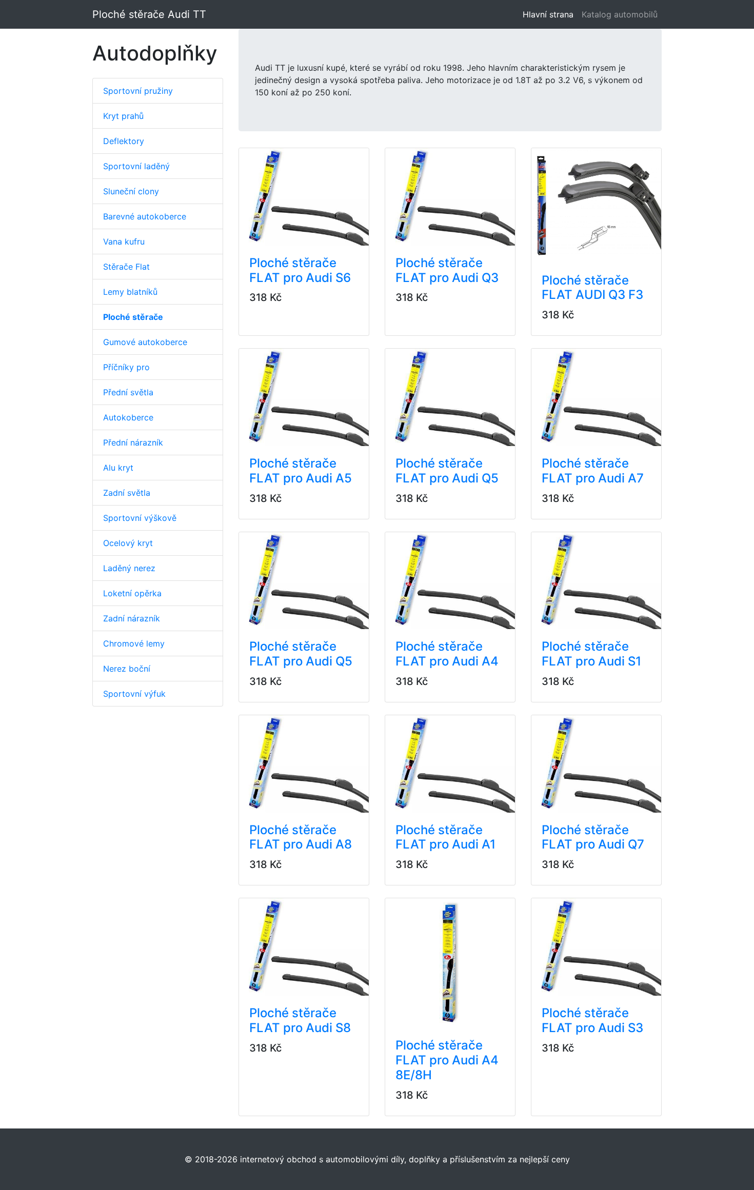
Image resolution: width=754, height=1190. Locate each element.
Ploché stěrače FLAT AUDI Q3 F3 (592, 287)
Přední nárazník (133, 442)
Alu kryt (118, 467)
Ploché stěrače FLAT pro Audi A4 (447, 654)
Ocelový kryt (128, 543)
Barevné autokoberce (144, 216)
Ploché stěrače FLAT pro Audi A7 (593, 471)
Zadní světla (126, 493)
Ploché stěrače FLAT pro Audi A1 (445, 837)
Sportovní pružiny (138, 91)
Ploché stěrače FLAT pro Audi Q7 (593, 837)
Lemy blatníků (130, 292)
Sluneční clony (131, 191)
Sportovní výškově (139, 518)
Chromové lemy (134, 643)
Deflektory (123, 141)
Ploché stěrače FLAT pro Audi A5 (300, 471)
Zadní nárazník (131, 618)
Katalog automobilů (620, 14)
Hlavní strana (550, 14)
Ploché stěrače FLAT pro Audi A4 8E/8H (447, 1060)
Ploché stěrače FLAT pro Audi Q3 (447, 270)
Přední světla (128, 392)
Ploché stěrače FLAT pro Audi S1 (591, 654)
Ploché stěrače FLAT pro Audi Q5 (447, 471)
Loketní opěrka (132, 593)
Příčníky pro (126, 367)
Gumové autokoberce (145, 342)
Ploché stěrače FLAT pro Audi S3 (592, 1020)
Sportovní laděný (136, 166)
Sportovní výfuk (134, 694)
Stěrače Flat (126, 266)
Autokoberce (128, 417)
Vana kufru (124, 241)
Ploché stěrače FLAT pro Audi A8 (300, 837)
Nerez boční (126, 668)
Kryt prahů (123, 116)
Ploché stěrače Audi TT (149, 14)
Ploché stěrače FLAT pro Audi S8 (300, 1020)
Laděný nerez (129, 568)
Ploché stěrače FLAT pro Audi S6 (300, 270)
